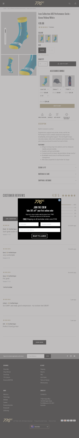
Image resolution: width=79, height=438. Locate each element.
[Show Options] (58, 224)
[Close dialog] (59, 200)
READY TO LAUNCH (39, 236)
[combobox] (49, 224)
